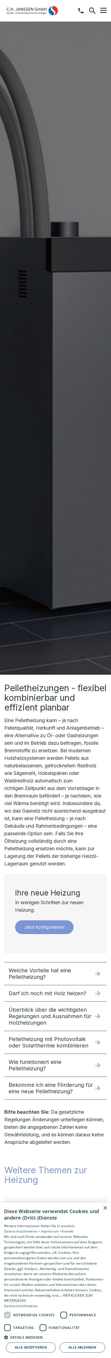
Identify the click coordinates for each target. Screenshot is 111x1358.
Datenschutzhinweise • (22, 1231)
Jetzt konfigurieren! (44, 927)
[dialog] (55, 1280)
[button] (103, 10)
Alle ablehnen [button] (82, 1347)
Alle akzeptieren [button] (31, 1347)
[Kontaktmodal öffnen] (80, 11)
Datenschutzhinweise (21, 1306)
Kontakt (68, 1231)
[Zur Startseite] (32, 11)
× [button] (105, 1208)
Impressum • (51, 1231)
